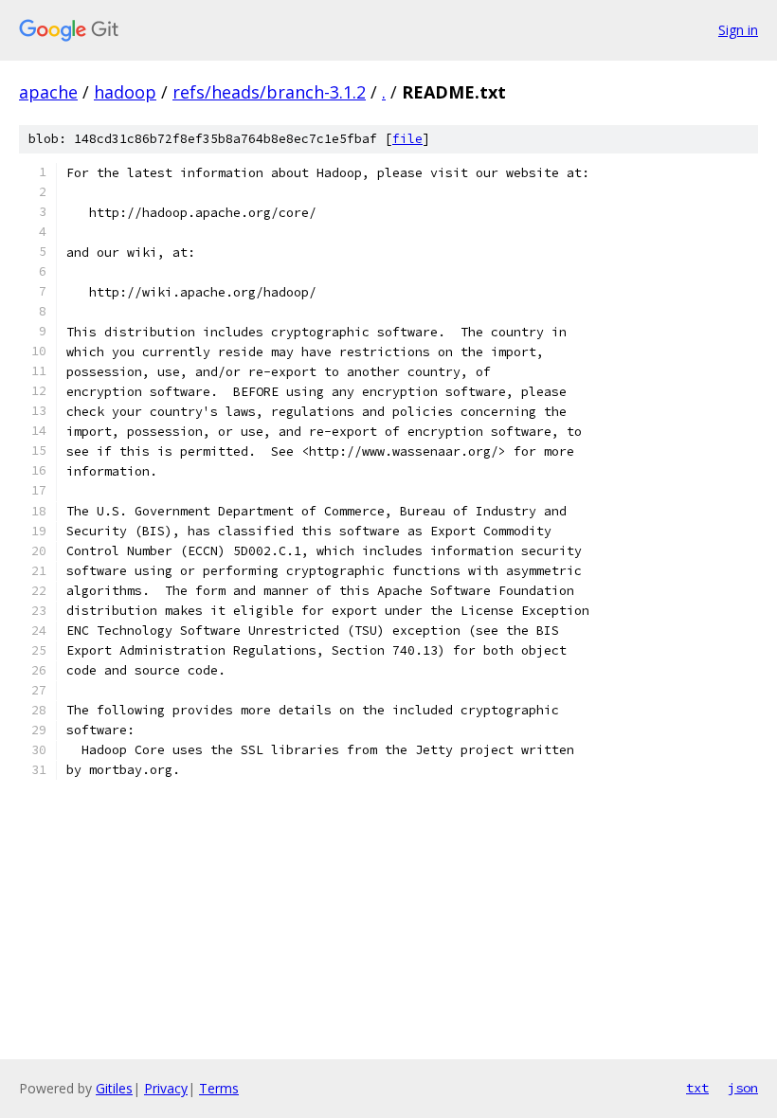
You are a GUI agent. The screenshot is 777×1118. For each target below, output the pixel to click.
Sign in (738, 30)
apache (48, 92)
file (407, 139)
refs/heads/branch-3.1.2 (269, 92)
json (743, 1087)
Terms (219, 1088)
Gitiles (114, 1088)
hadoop (125, 92)
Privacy (166, 1088)
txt (697, 1087)
